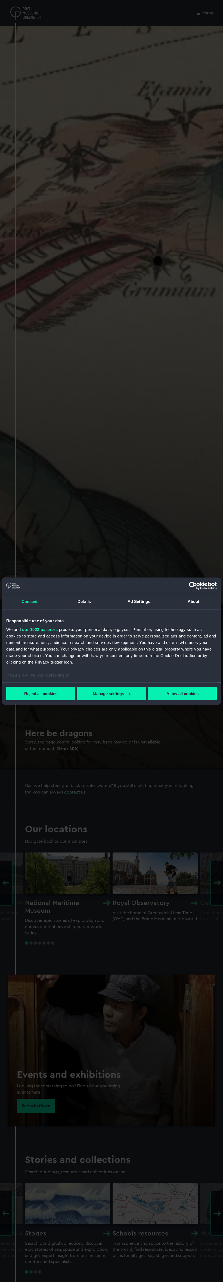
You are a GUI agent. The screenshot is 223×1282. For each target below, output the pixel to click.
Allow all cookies (182, 693)
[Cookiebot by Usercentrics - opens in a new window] (193, 586)
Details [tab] (84, 601)
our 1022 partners (40, 629)
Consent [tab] (29, 601)
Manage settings (108, 693)
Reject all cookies (40, 693)
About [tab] (194, 601)
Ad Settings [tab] (139, 601)
